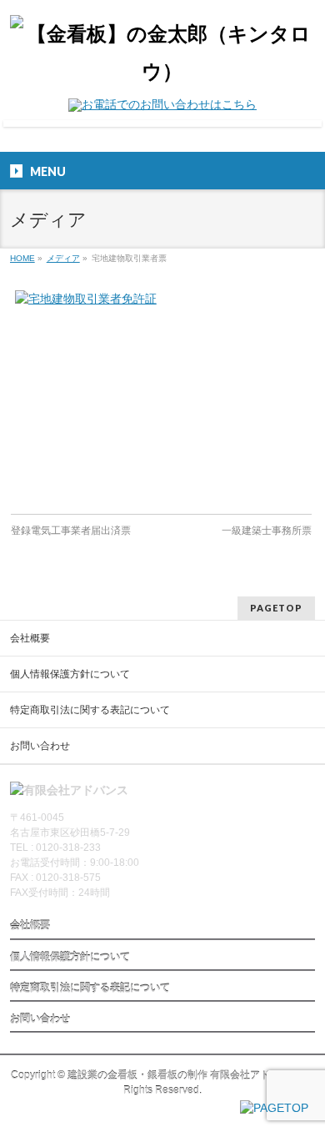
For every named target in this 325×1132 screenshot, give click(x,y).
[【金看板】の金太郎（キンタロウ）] (163, 71)
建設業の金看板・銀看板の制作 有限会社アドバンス (184, 1075)
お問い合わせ (40, 746)
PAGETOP (276, 607)
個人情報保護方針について (70, 674)
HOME (22, 258)
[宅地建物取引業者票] (161, 393)
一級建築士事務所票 (267, 530)
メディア (63, 258)
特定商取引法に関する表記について (90, 710)
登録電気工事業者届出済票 (71, 530)
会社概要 (30, 638)
